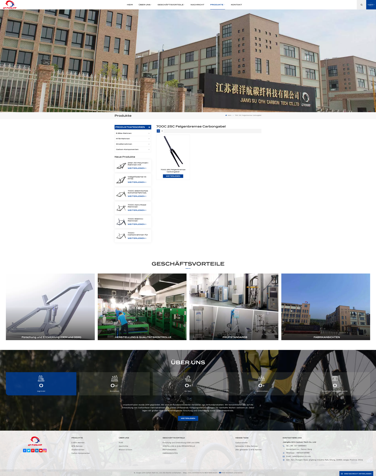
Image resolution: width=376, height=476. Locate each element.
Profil (121, 443)
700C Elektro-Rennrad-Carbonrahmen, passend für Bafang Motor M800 (136, 220)
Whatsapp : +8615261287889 (298, 453)
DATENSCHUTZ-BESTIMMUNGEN (204, 473)
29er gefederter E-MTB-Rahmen (248, 450)
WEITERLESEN (136, 168)
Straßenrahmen (124, 144)
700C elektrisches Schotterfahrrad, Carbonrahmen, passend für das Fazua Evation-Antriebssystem (138, 192)
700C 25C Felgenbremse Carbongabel (173, 171)
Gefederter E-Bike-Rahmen (246, 446)
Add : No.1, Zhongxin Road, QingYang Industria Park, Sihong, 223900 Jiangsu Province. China (324, 460)
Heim (130, 5)
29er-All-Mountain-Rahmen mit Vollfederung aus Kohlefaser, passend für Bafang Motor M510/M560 (138, 164)
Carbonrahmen (241, 443)
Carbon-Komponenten (127, 149)
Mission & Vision (125, 450)
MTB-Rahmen (123, 139)
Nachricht (197, 5)
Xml (189, 473)
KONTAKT (236, 5)
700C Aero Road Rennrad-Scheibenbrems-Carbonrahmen (137, 206)
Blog (185, 473)
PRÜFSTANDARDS (235, 337)
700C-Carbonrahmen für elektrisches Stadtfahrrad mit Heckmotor (138, 234)
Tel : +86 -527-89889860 (296, 446)
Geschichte (123, 446)
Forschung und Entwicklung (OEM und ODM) (51, 337)
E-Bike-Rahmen (124, 133)
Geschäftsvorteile (170, 5)
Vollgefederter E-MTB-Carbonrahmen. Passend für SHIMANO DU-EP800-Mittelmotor (137, 178)
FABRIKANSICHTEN (327, 337)
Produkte (217, 5)
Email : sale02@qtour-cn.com (298, 456)
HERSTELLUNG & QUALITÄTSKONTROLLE (143, 337)
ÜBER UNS (144, 5)
